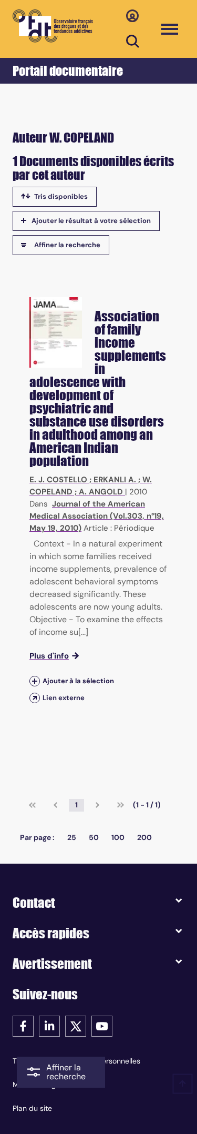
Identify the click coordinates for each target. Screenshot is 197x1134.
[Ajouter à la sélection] (34, 680)
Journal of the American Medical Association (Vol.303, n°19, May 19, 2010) (96, 516)
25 (71, 837)
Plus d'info (49, 656)
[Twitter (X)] (75, 1025)
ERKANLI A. (115, 479)
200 (144, 837)
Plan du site (32, 1108)
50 (94, 837)
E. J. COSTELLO (58, 479)
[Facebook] (23, 1025)
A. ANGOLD (101, 492)
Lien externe (64, 697)
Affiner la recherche (67, 244)
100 (118, 837)
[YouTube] (101, 1025)
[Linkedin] (49, 1025)
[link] (32, 805)
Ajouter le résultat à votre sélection (91, 220)
